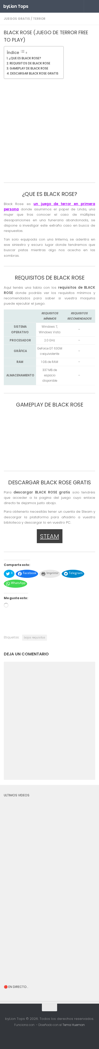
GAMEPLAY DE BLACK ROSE (29, 68)
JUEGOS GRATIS (17, 18)
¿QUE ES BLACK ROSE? (25, 58)
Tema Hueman (73, 1025)
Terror (39, 18)
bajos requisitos (34, 637)
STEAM (49, 536)
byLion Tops (15, 6)
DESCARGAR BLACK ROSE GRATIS (34, 73)
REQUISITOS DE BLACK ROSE (30, 63)
